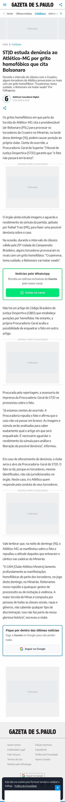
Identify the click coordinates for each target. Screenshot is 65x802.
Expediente (41, 749)
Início (5, 44)
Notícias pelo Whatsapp (19, 764)
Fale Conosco (13, 754)
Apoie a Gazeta (42, 759)
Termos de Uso (14, 759)
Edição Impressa (43, 744)
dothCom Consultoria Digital (26, 97)
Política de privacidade (25, 785)
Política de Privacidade (46, 754)
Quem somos (14, 744)
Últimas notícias (24, 13)
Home (10, 13)
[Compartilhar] (61, 4)
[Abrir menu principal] (4, 4)
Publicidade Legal (16, 749)
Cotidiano (40, 13)
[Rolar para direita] (61, 13)
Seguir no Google (34, 775)
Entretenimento (57, 13)
